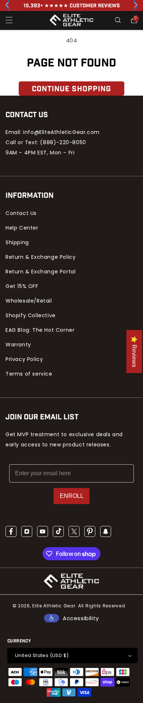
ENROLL (72, 496)
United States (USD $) (42, 655)
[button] (9, 20)
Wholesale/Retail (29, 300)
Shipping (17, 242)
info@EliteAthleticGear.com (61, 132)
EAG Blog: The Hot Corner (40, 330)
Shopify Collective (31, 315)
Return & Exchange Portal (41, 271)
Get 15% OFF (22, 286)
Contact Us (21, 213)
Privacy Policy (24, 359)
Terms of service (29, 373)
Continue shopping (71, 89)
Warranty (18, 344)
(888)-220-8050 (63, 142)
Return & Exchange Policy (41, 257)
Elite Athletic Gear (53, 606)
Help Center (22, 227)
